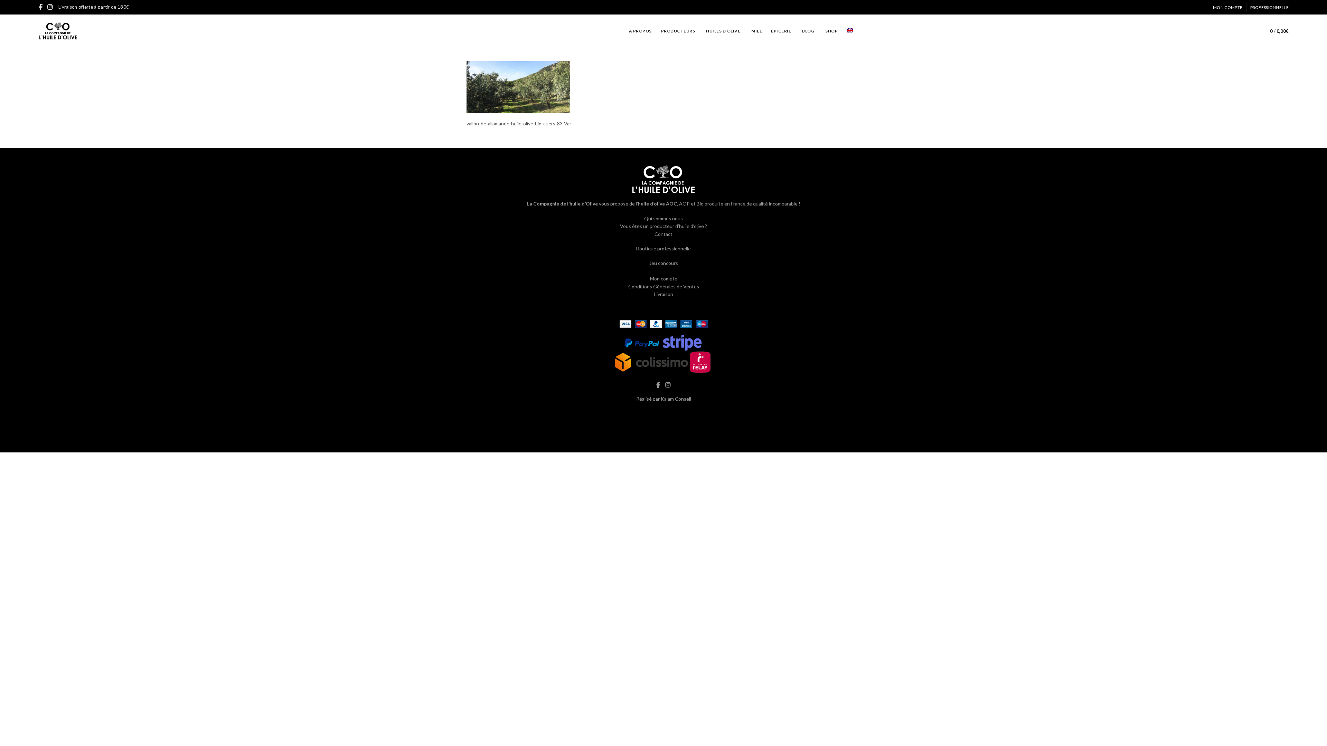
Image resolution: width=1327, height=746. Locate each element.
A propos (640, 31)
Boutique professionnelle (663, 248)
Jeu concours (663, 263)
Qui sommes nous (663, 218)
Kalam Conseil (676, 399)
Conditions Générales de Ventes (663, 286)
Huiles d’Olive (723, 31)
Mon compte (1227, 7)
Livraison (663, 294)
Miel (756, 31)
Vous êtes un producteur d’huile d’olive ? (663, 226)
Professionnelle (1269, 7)
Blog (808, 31)
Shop (831, 31)
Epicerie (781, 31)
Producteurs (678, 31)
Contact (663, 234)
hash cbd (663, 413)
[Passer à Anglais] (850, 31)
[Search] (1248, 31)
